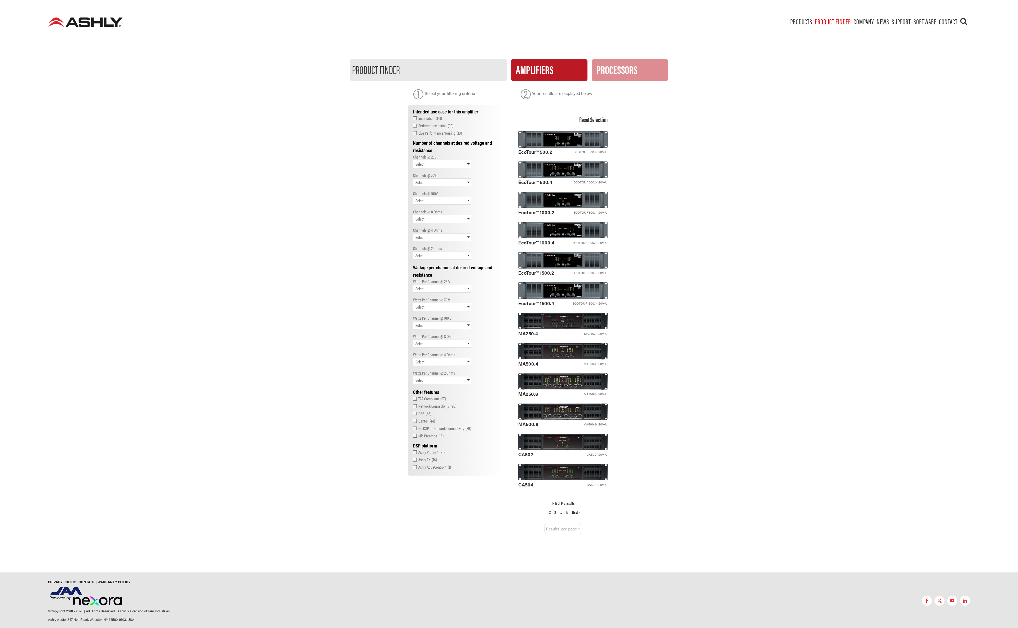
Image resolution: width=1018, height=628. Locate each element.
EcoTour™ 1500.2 (536, 272)
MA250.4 (528, 333)
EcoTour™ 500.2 (535, 151)
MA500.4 (528, 363)
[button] (963, 21)
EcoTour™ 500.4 (535, 182)
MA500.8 (528, 424)
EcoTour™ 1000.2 (536, 212)
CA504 (525, 484)
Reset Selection (593, 119)
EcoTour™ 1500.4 (536, 303)
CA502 (525, 454)
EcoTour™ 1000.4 (536, 242)
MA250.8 (528, 393)
